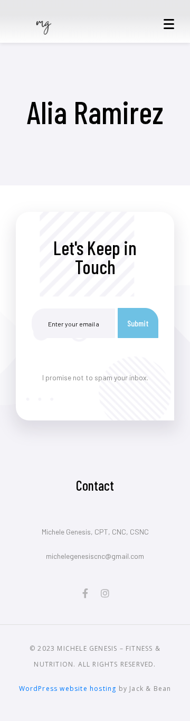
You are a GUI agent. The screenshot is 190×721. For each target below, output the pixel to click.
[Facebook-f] (85, 593)
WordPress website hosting (68, 688)
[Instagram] (105, 593)
